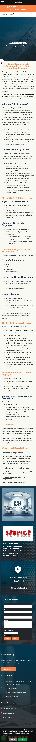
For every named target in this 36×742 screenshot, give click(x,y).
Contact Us (8, 669)
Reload (8, 635)
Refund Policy (8, 718)
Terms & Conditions (10, 708)
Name (5, 604)
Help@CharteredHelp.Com (19, 7)
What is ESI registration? (14, 453)
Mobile (6, 609)
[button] (18, 453)
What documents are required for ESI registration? (17, 472)
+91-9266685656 (12, 688)
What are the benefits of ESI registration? (14, 478)
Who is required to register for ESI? (17, 468)
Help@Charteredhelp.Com (16, 693)
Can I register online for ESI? (15, 482)
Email (5, 615)
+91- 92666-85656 (19, 10)
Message (6, 620)
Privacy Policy (8, 713)
